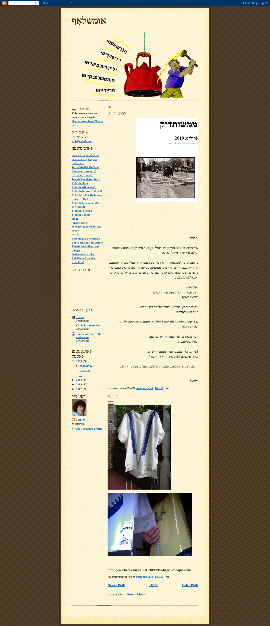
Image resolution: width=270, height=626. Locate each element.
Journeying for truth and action (88, 335)
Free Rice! (78, 262)
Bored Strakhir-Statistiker (87, 242)
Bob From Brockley (84, 258)
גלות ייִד (75, 234)
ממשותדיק (84, 370)
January (85, 365)
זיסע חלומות (78, 163)
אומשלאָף (89, 21)
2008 (79, 384)
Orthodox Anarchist (83, 254)
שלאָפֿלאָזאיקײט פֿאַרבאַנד (85, 155)
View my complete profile (87, 428)
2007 (79, 389)
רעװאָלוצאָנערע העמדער (84, 159)
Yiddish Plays (80, 183)
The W (81, 419)
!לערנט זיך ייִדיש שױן (82, 175)
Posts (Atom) (136, 594)
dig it (75, 218)
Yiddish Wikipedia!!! (84, 187)
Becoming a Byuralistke (86, 238)
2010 (79, 361)
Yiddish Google (81, 214)
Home (153, 585)
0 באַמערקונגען (144, 388)
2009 (79, 379)
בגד (80, 375)
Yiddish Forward (82, 210)
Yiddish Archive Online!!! (87, 191)
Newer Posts (116, 585)
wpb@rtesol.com (82, 141)
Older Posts (190, 585)
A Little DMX (80, 222)
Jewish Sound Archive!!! (86, 179)
